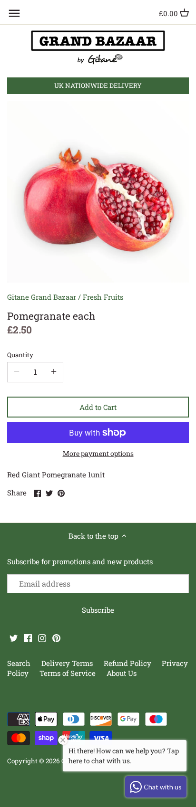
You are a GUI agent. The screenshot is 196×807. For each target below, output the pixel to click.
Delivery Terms (68, 663)
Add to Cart (98, 407)
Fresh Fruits (103, 297)
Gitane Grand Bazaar (41, 297)
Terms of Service (67, 673)
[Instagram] (42, 638)
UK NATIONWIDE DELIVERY (98, 85)
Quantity (20, 355)
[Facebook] (28, 638)
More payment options (98, 453)
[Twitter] (14, 638)
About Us (122, 673)
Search (18, 663)
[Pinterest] (56, 638)
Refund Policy (128, 663)
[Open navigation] (14, 13)
